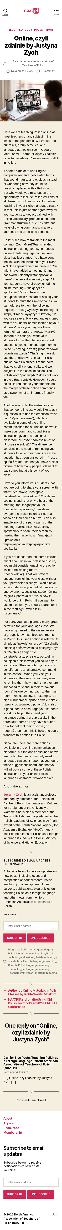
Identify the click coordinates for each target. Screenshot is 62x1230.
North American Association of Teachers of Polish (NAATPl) (21, 1218)
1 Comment (48, 70)
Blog (12, 29)
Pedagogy (24, 29)
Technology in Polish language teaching (32, 972)
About (7, 1118)
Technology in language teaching (28, 969)
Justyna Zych (13, 794)
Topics (8, 1123)
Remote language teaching (39, 961)
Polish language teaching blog (26, 953)
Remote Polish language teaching (28, 965)
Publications (44, 29)
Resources (11, 1128)
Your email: (10, 914)
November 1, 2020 (22, 70)
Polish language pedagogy (37, 949)
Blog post (14, 949)
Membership (12, 1132)
